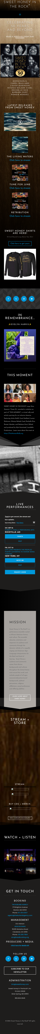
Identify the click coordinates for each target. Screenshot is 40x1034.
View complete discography (20, 818)
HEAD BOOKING (20, 926)
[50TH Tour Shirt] (20, 279)
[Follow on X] (16, 299)
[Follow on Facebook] (8, 299)
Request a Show (20, 572)
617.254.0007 (23, 913)
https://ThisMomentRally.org (13, 433)
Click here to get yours (20, 244)
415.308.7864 (23, 934)
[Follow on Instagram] (24, 299)
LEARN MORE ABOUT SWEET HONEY (20, 698)
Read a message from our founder (20, 37)
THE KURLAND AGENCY (20, 904)
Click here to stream (20, 160)
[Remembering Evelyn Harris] (20, 361)
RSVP (20, 541)
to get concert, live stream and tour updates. (17, 518)
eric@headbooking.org (20, 937)
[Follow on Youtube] (32, 299)
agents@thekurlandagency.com (20, 915)
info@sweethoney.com (20, 984)
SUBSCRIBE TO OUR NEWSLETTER (20, 970)
